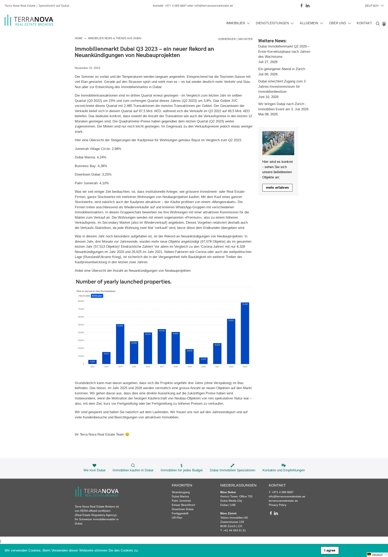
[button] (377, 555)
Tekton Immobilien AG (234, 517)
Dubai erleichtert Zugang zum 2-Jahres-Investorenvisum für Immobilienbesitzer (282, 86)
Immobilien (235, 23)
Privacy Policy (277, 504)
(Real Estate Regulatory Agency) (95, 515)
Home (79, 38)
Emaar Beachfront (183, 504)
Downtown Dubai (182, 509)
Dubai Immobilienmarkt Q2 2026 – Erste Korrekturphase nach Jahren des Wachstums (284, 51)
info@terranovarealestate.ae (287, 496)
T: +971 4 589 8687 (281, 492)
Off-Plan (177, 517)
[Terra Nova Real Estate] (29, 20)
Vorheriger (227, 39)
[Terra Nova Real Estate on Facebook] (301, 5)
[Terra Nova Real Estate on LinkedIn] (308, 5)
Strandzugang (181, 492)
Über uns (337, 23)
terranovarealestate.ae (283, 500)
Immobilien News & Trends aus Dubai (114, 38)
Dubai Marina (180, 496)
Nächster (245, 39)
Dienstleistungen (272, 23)
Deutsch (372, 5)
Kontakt (364, 23)
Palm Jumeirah (181, 500)
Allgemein (309, 23)
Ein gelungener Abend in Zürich (281, 69)
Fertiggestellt (180, 513)
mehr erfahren (277, 188)
